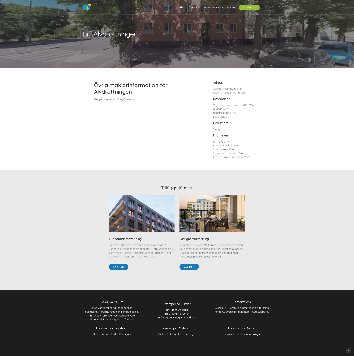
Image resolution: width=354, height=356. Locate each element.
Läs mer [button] (118, 267)
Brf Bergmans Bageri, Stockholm (177, 317)
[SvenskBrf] (86, 7)
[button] (266, 7)
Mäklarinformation (213, 7)
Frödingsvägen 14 (232, 88)
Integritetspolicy (260, 311)
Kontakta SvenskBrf (226, 311)
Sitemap (244, 311)
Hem (182, 7)
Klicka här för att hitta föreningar (112, 334)
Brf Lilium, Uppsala (177, 309)
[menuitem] (182, 7)
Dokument (194, 7)
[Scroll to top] (348, 350)
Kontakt (231, 7)
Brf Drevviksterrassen (177, 313)
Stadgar (217, 129)
